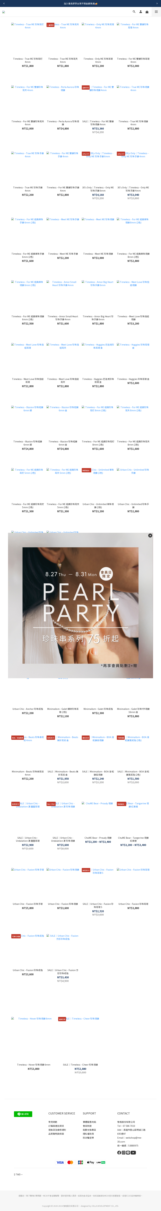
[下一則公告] (157, 3)
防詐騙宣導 (88, 1137)
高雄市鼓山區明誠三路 (134, 1129)
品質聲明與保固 (56, 1133)
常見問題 (52, 1121)
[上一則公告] (4, 3)
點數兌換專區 (89, 1129)
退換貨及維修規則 (57, 1129)
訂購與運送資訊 (56, 1125)
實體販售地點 (89, 1121)
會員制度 (87, 1125)
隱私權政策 (88, 1133)
